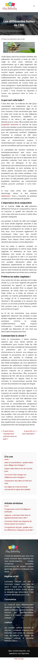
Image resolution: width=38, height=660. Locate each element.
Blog (5, 39)
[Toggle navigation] (34, 6)
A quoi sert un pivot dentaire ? (28, 432)
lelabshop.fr (5, 196)
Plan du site (19, 659)
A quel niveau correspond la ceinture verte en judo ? (10, 435)
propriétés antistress (9, 124)
